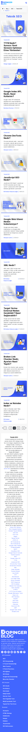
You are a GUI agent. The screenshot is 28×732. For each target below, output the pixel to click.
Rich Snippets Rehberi (15, 529)
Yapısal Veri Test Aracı (9, 704)
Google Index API (15, 558)
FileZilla (15, 598)
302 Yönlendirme (15, 543)
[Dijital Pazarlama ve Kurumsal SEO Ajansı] (2, 8)
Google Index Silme (15, 609)
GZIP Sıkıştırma (15, 582)
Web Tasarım (7, 666)
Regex (15, 536)
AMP (15, 608)
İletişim (5, 718)
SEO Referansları (8, 726)
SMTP (15, 549)
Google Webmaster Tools (15, 593)
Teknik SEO (19, 8)
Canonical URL (15, 606)
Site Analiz (6, 691)
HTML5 (15, 589)
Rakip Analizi (6, 693)
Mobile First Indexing (15, 586)
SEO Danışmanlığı (8, 661)
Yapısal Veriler (15, 538)
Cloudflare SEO (15, 551)
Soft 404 (15, 532)
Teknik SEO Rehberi (15, 527)
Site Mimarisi (15, 576)
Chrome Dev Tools (15, 564)
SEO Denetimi (15, 597)
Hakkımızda (6, 716)
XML (15, 567)
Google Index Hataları (15, 545)
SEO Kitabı (6, 674)
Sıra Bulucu (6, 688)
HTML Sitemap (7, 713)
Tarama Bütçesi (15, 571)
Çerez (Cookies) (15, 580)
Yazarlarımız (6, 723)
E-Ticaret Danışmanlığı (9, 663)
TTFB (15, 560)
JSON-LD (15, 540)
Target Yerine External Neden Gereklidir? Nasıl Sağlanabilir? (12, 312)
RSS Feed (15, 600)
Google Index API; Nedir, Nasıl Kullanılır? (13, 94)
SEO (12, 8)
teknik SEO (7, 468)
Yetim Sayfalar (15, 587)
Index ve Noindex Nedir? (12, 404)
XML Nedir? (10, 265)
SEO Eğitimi (6, 671)
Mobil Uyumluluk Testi (9, 701)
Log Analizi (15, 573)
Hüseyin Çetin (8, 150)
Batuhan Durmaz (9, 108)
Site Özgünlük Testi (9, 698)
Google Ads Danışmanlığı (10, 676)
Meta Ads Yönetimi (8, 679)
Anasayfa (6, 710)
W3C (15, 556)
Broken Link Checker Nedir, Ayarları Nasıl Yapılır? (11, 360)
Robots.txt (15, 602)
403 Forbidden (15, 584)
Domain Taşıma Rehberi (15, 531)
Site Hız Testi (7, 696)
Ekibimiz (5, 721)
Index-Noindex (15, 569)
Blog (7, 8)
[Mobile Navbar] (26, 3)
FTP (15, 575)
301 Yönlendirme (15, 542)
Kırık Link (15, 534)
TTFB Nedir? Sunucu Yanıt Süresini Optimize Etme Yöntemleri (13, 47)
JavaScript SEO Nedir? (11, 178)
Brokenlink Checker (15, 565)
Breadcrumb (15, 611)
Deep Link (15, 595)
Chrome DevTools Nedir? (12, 136)
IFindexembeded (15, 547)
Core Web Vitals (15, 578)
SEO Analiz (6, 686)
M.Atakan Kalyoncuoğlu (11, 191)
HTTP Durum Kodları (15, 591)
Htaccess (15, 604)
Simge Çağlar (8, 64)
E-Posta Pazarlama (8, 669)
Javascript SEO (15, 562)
